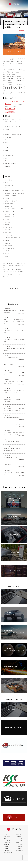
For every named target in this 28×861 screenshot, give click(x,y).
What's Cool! (7, 844)
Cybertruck (7, 850)
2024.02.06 (7, 430)
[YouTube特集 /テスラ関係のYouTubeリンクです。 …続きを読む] (14, 621)
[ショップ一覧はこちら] (14, 716)
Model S (7, 846)
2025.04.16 (7, 346)
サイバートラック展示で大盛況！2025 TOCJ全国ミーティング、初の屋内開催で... (14, 321)
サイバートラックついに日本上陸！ (12, 425)
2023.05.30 (7, 463)
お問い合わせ (7, 842)
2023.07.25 (7, 455)
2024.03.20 (7, 388)
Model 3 (20, 848)
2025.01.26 (7, 363)
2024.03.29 (7, 379)
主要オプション (20, 844)
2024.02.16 (7, 423)
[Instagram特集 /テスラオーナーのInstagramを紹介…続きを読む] (14, 639)
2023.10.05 (7, 446)
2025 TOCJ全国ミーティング (11, 357)
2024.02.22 (7, 415)
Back (11, 288)
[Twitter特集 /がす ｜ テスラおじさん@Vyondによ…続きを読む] (14, 657)
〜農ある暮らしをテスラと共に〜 (12, 464)
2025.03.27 (7, 355)
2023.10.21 (7, 439)
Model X (20, 846)
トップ (7, 834)
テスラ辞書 (20, 840)
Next (16, 288)
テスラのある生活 (19, 834)
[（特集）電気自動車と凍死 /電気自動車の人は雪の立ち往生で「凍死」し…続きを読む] (14, 674)
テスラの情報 (19, 836)
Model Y (7, 848)
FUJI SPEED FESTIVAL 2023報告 (12, 441)
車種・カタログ (7, 838)
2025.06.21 (7, 328)
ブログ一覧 (20, 838)
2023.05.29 (7, 470)
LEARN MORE (21, 313)
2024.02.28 (7, 406)
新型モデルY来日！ (8, 364)
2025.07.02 (7, 317)
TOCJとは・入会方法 (7, 836)
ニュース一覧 (7, 840)
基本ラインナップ (19, 842)
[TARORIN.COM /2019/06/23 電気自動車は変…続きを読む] (14, 692)
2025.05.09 (7, 337)
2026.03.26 (7, 308)
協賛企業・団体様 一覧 (7, 852)
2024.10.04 (7, 370)
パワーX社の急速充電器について (12, 417)
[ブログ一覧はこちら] (14, 603)
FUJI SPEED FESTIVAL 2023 (11, 457)
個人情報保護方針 (19, 850)
